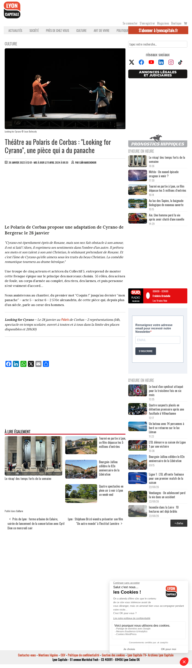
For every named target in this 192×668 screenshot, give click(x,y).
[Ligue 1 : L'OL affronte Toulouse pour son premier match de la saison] (137, 478)
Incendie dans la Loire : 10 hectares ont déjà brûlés (164, 509)
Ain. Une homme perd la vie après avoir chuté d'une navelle (166, 217)
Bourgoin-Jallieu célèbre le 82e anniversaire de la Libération (166, 459)
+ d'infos (179, 523)
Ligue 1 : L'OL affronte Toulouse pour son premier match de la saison (166, 478)
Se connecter (130, 23)
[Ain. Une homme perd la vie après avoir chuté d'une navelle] (137, 218)
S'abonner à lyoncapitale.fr (158, 30)
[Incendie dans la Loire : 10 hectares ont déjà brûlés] (137, 511)
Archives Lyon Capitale (160, 655)
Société (34, 30)
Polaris (65, 319)
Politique (122, 30)
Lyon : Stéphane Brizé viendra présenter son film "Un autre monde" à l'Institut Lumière (95, 521)
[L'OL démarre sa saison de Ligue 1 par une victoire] (137, 445)
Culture (81, 30)
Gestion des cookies (113, 655)
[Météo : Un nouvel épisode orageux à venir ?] (137, 176)
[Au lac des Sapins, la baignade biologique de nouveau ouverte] (137, 204)
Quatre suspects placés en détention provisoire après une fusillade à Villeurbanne (166, 409)
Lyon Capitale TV (137, 655)
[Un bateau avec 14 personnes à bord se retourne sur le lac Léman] (137, 427)
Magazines (163, 23)
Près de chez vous (57, 30)
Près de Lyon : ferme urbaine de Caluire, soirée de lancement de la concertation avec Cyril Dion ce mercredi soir (36, 523)
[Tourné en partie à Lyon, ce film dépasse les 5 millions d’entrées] (81, 453)
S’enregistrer (147, 23)
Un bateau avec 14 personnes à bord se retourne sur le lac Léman (166, 428)
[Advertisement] (65, 195)
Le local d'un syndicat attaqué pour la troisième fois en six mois (166, 390)
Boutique (176, 23)
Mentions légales (48, 655)
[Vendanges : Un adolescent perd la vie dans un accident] (137, 497)
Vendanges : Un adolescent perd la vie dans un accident (167, 495)
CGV (63, 655)
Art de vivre (101, 30)
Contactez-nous (27, 655)
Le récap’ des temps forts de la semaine (28, 479)
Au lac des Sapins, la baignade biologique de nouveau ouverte (166, 203)
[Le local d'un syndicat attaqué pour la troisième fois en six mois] (137, 390)
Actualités (15, 30)
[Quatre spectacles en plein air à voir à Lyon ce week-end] (81, 501)
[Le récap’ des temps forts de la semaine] (33, 474)
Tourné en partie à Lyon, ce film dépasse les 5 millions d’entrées (167, 188)
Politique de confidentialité (83, 655)
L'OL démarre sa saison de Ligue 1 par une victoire (167, 444)
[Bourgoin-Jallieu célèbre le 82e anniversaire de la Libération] (81, 477)
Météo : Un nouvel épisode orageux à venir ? (163, 174)
